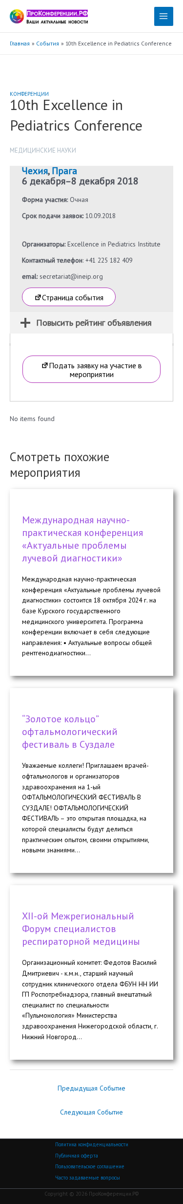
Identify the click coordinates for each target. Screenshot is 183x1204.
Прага (64, 170)
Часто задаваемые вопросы (87, 1177)
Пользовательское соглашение (89, 1166)
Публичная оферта (76, 1155)
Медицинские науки (43, 150)
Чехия (35, 170)
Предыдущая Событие (91, 1088)
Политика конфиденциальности (91, 1144)
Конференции (29, 93)
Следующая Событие (91, 1112)
